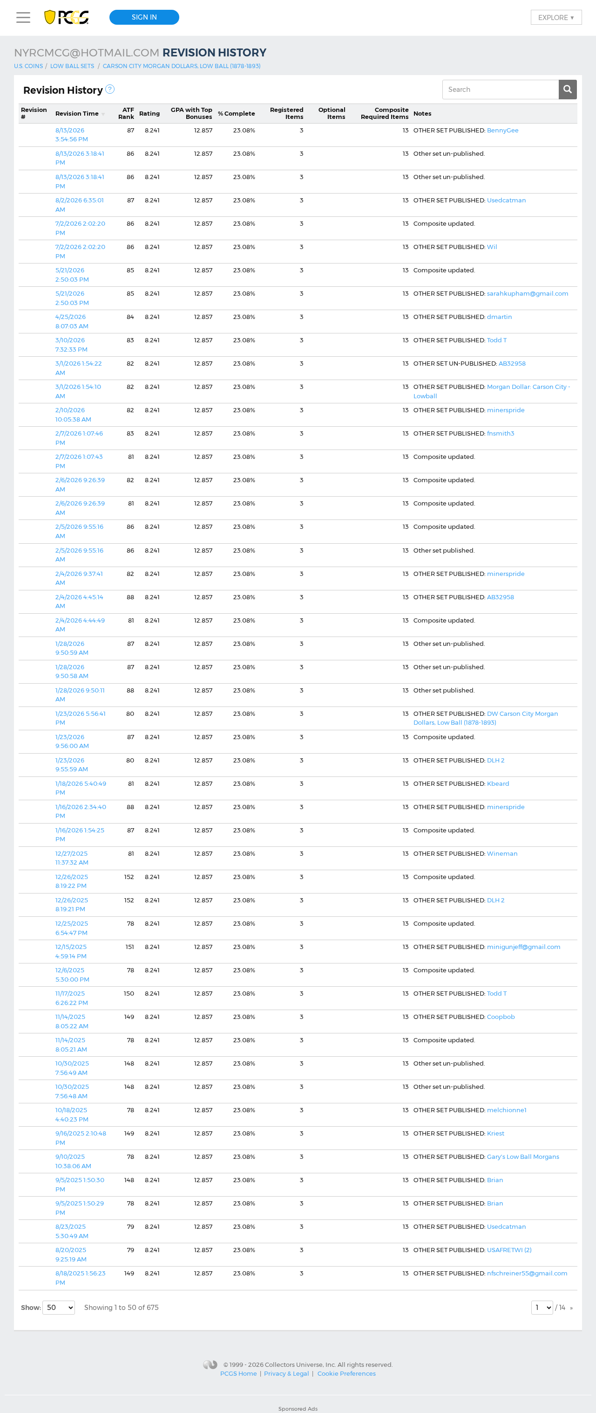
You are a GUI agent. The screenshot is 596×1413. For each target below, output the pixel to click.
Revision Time (77, 113)
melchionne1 (507, 1110)
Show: (31, 1307)
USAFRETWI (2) (509, 1250)
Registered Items (287, 113)
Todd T (497, 340)
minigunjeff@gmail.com (524, 946)
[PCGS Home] (71, 17)
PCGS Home (238, 1373)
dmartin (499, 316)
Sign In (144, 17)
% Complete (236, 113)
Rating (149, 113)
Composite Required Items (385, 113)
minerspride (506, 410)
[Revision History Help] (110, 89)
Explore (556, 17)
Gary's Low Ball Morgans (523, 1156)
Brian (495, 1180)
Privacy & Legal (286, 1373)
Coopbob (501, 1016)
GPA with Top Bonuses (191, 113)
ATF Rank (126, 113)
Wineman (502, 853)
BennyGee (503, 130)
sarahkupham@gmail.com (528, 293)
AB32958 (512, 363)
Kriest (495, 1133)
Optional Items (331, 113)
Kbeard (498, 783)
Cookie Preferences (347, 1373)
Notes (422, 113)
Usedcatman (506, 200)
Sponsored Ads (298, 1409)
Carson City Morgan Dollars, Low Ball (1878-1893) (182, 65)
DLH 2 (496, 760)
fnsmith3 (501, 433)
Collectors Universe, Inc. (300, 1364)
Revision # (34, 113)
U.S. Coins (28, 65)
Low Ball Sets (72, 65)
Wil (492, 246)
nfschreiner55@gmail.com (527, 1273)
